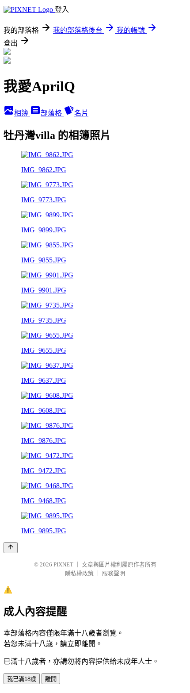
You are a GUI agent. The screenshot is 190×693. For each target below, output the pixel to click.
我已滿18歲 (21, 679)
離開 (51, 679)
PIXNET (63, 564)
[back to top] (11, 547)
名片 (81, 113)
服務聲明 (113, 573)
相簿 (22, 113)
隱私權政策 (79, 573)
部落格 (52, 113)
